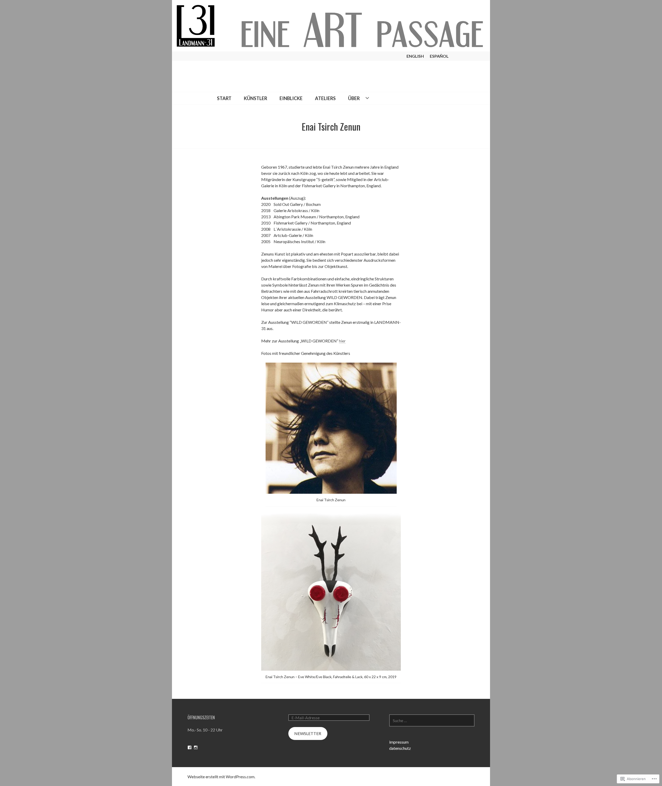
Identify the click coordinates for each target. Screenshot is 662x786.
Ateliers (325, 98)
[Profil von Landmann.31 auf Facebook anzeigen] (189, 747)
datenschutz (400, 748)
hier (342, 340)
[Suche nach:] (432, 720)
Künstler (255, 98)
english (415, 56)
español (439, 56)
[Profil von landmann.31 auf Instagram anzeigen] (196, 747)
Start (224, 98)
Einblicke (291, 98)
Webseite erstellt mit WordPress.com (220, 776)
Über (354, 98)
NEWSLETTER (307, 733)
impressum (399, 741)
